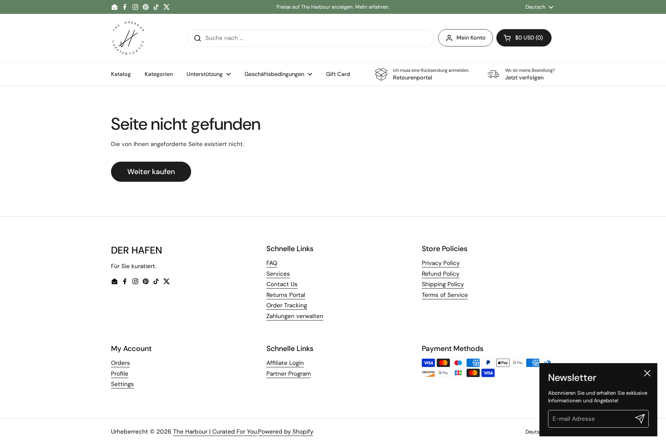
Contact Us (282, 284)
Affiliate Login (285, 363)
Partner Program (288, 373)
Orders (120, 363)
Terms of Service (445, 295)
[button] (524, 37)
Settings (122, 384)
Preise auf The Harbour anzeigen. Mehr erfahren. (333, 7)
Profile (119, 373)
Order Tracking (286, 305)
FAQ (271, 263)
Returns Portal (285, 295)
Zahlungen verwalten (294, 316)
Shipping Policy (443, 284)
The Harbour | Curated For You (215, 431)
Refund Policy (440, 273)
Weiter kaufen (151, 172)
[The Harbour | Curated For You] (128, 38)
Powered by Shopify (285, 431)
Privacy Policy (441, 263)
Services (278, 273)
